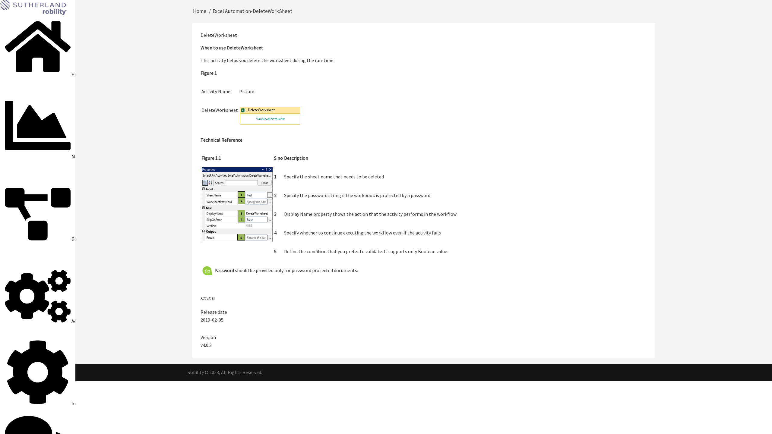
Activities (208, 298)
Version (208, 337)
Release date (214, 312)
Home (199, 11)
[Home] (33, 7)
